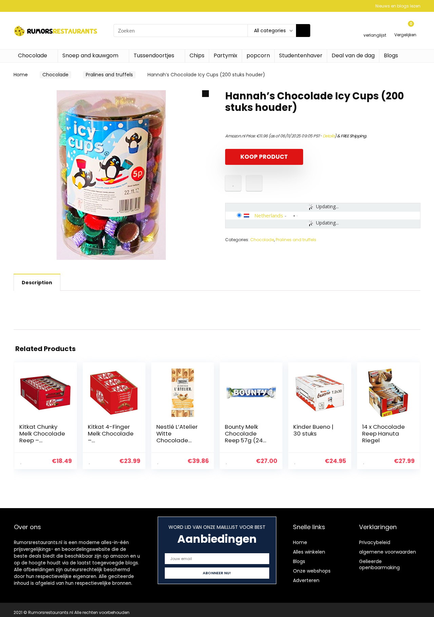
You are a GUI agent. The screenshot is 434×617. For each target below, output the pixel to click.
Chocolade (32, 55)
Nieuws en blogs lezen (397, 6)
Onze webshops (312, 570)
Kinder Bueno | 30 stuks (313, 430)
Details (329, 136)
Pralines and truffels (109, 74)
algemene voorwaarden (387, 551)
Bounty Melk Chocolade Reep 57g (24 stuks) (244, 437)
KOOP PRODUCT (264, 157)
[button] (205, 93)
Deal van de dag (353, 55)
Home (21, 74)
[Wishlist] (375, 27)
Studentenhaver (300, 55)
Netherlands (268, 215)
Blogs (391, 55)
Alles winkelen (309, 551)
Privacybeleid (374, 542)
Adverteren (306, 580)
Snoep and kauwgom (90, 55)
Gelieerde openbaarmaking (379, 564)
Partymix (225, 55)
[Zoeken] (303, 30)
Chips (197, 55)
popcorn (258, 55)
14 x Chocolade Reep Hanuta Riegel (383, 433)
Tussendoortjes (154, 55)
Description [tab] (37, 282)
